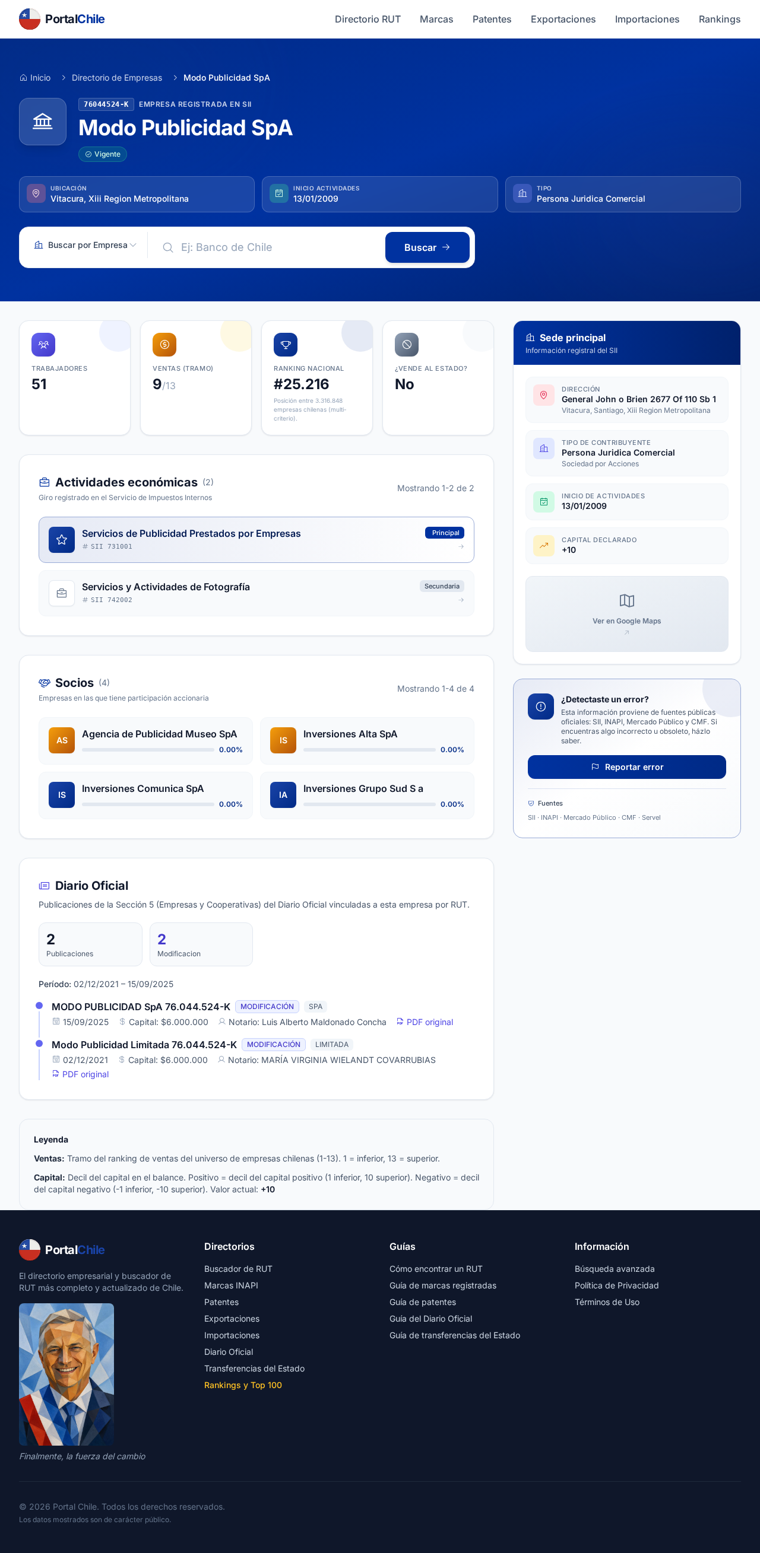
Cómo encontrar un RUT (436, 1269)
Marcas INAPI (231, 1285)
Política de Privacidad (617, 1285)
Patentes (492, 19)
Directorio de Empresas (117, 77)
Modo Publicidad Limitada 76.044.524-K (144, 1045)
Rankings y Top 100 (243, 1385)
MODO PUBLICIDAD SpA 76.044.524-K (141, 1007)
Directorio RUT (368, 19)
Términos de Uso (607, 1302)
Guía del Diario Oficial (431, 1318)
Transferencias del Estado (254, 1368)
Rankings (720, 19)
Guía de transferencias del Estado (455, 1335)
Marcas (437, 19)
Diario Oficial (228, 1352)
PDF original (428, 1022)
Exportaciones (563, 19)
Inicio (40, 77)
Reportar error (633, 767)
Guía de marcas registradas (443, 1285)
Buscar (420, 247)
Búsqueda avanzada (615, 1269)
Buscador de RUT (238, 1269)
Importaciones (647, 19)
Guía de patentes (423, 1302)
